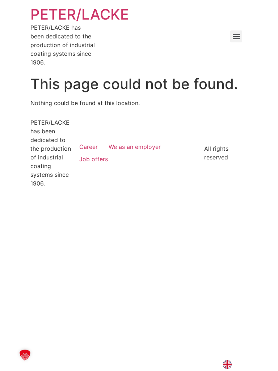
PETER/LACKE (79, 14)
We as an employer (135, 146)
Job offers (93, 159)
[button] (236, 36)
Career (88, 146)
